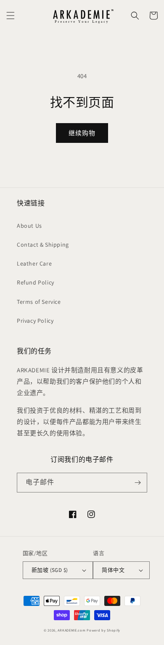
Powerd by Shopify (103, 630)
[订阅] (137, 482)
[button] (10, 15)
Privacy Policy (35, 320)
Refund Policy (35, 282)
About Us (29, 225)
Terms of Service (39, 301)
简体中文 (113, 570)
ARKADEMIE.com (71, 630)
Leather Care (34, 263)
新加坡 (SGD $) (50, 570)
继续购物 (82, 133)
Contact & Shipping (43, 244)
